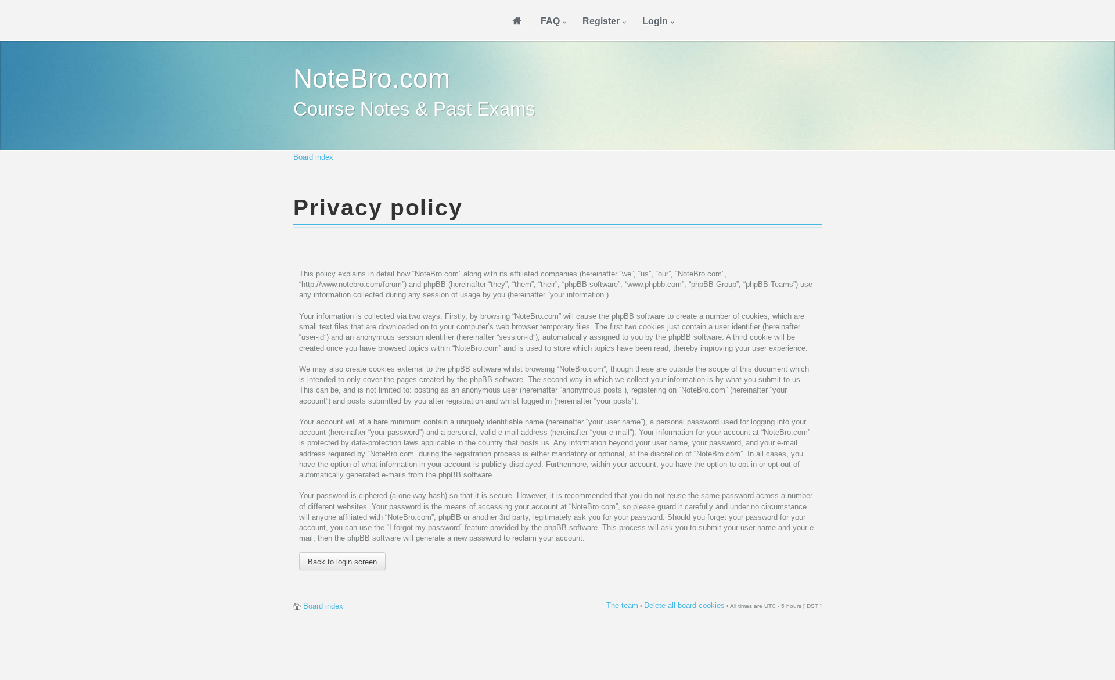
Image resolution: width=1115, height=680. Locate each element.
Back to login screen (342, 561)
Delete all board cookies (684, 605)
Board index (313, 157)
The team (622, 605)
